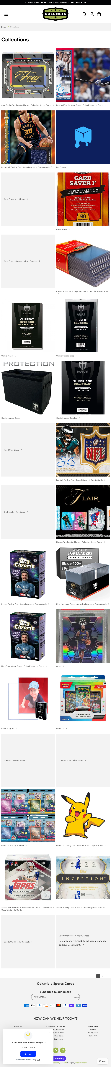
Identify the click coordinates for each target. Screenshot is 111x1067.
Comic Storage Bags (65, 356)
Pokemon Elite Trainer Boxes (71, 760)
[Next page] (108, 976)
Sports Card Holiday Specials (17, 942)
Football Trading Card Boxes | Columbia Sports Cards (79, 480)
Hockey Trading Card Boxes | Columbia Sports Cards (79, 542)
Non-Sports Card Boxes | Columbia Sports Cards (22, 666)
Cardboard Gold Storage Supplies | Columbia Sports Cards (82, 291)
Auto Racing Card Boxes (55, 1026)
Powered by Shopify (58, 1063)
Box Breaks (61, 167)
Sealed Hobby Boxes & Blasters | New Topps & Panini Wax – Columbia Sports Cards (27, 908)
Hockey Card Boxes (55, 1039)
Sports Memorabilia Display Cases (74, 936)
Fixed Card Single (11, 450)
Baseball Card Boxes (55, 1029)
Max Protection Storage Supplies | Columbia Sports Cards (81, 604)
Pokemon (60, 728)
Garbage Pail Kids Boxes (14, 512)
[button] (6, 14)
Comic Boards (7, 356)
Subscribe (77, 997)
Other (58, 666)
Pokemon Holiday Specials (12, 845)
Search (93, 1029)
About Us (18, 1026)
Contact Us (93, 1036)
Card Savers (61, 229)
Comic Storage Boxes (10, 418)
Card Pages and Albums (14, 199)
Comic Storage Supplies (66, 418)
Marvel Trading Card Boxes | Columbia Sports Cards (24, 604)
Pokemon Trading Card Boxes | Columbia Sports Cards (80, 845)
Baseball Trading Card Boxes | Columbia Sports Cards (79, 105)
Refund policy (93, 1033)
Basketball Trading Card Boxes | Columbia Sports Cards (25, 167)
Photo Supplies (7, 728)
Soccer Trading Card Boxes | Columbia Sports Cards (79, 907)
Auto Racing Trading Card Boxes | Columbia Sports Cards (26, 105)
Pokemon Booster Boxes (14, 760)
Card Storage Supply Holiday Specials (20, 261)
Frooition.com (81, 1063)
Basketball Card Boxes (56, 1033)
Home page (93, 1026)
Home (3, 27)
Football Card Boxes (55, 1036)
